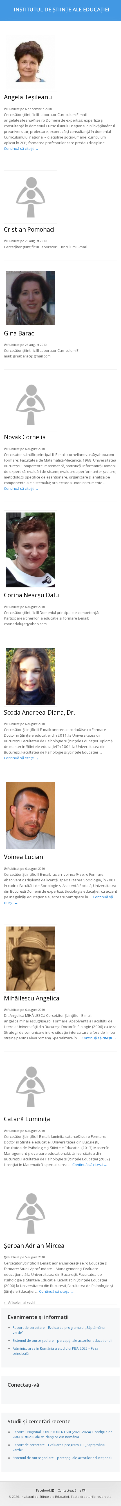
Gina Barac (19, 333)
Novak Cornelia (25, 437)
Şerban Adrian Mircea (34, 1246)
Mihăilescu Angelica (31, 998)
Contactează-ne (70, 1490)
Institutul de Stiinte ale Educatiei (45, 1496)
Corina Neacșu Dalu (31, 595)
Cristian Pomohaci (29, 229)
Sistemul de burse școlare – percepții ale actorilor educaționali (62, 1340)
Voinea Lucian (23, 857)
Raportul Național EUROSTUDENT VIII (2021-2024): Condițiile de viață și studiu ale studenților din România (63, 1434)
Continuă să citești (21, 148)
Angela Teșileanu (28, 97)
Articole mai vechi (19, 1302)
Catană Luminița (27, 1119)
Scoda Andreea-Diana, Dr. (39, 712)
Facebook (43, 1490)
